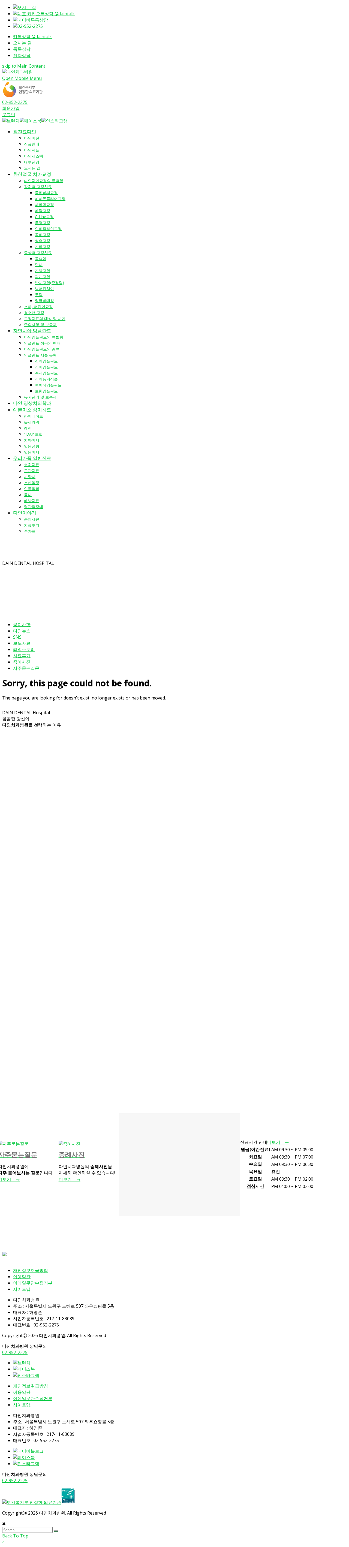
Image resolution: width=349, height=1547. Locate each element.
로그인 (8, 114)
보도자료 (22, 643)
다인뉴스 (22, 631)
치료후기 (22, 656)
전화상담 (22, 55)
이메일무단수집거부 (32, 1283)
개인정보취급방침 (30, 1270)
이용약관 (22, 1277)
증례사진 (22, 662)
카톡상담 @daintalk (32, 37)
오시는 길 (22, 43)
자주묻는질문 (26, 668)
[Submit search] (56, 1531)
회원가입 (11, 108)
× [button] (3, 1542)
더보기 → (69, 1179)
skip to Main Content (23, 66)
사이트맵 (22, 1289)
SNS (17, 637)
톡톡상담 (22, 49)
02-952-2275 (15, 102)
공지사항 (22, 625)
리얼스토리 (24, 649)
